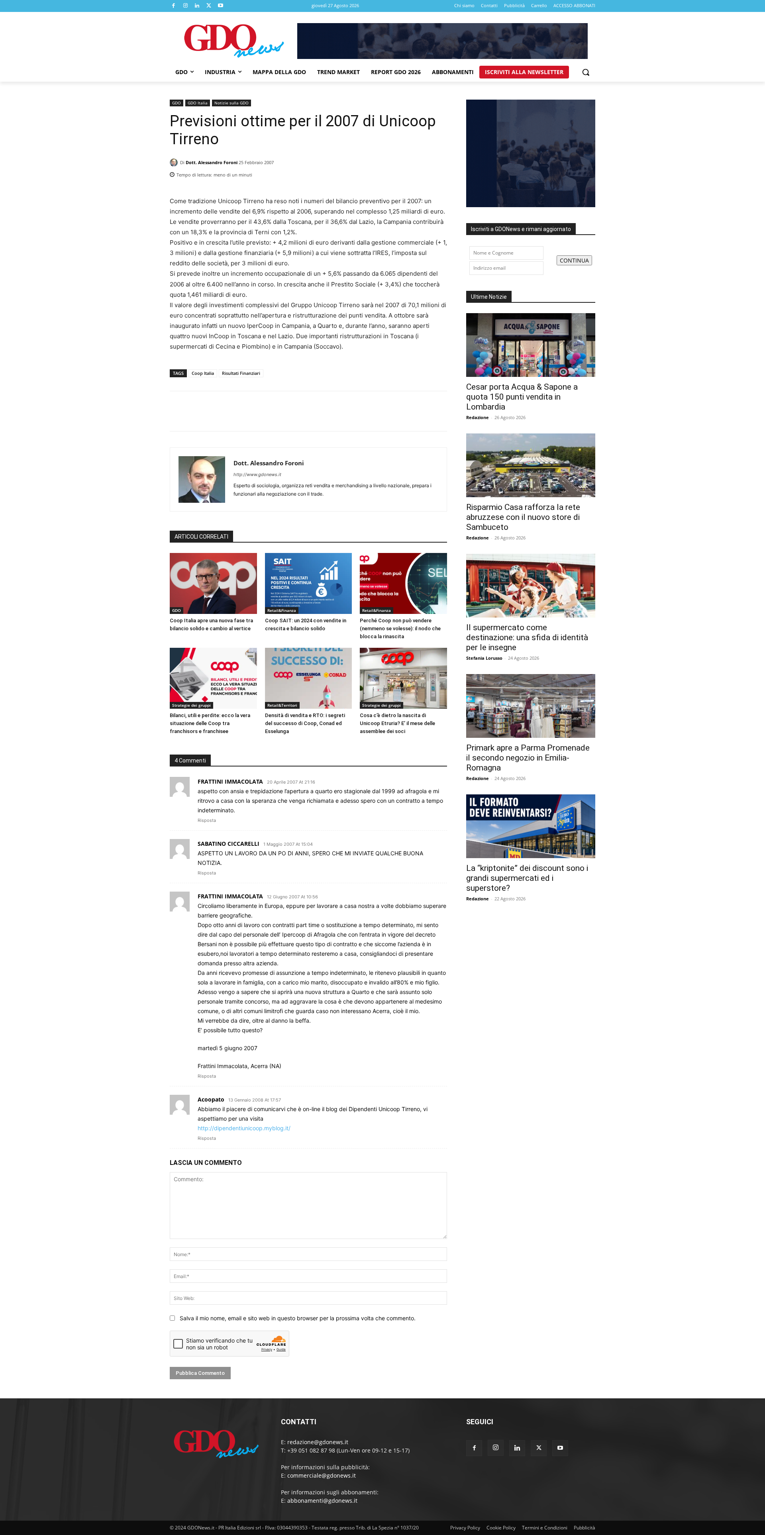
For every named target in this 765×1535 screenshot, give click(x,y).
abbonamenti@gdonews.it (322, 1500)
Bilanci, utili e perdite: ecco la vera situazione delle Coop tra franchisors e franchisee (210, 723)
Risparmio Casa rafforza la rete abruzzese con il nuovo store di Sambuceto (523, 517)
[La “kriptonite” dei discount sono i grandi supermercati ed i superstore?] (530, 826)
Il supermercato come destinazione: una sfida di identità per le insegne (527, 637)
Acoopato (211, 1099)
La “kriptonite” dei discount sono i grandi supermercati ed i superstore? (527, 878)
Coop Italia (203, 373)
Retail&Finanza (281, 610)
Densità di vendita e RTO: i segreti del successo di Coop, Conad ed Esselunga (305, 723)
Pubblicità (584, 1527)
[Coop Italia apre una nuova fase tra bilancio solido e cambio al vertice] (213, 583)
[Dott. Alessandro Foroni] (175, 163)
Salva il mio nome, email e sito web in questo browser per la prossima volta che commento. (298, 1318)
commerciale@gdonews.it (321, 1475)
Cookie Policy (501, 1527)
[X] (209, 6)
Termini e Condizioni (544, 1527)
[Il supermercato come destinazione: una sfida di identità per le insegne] (530, 586)
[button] (585, 72)
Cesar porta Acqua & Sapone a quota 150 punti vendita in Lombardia (522, 397)
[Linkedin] (197, 6)
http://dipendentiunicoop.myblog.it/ (244, 1128)
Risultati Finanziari (241, 373)
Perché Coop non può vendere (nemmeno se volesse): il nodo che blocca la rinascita (400, 628)
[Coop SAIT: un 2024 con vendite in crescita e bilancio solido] (308, 583)
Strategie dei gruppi (191, 705)
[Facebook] (174, 6)
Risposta (207, 820)
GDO (176, 103)
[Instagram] (186, 6)
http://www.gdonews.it (257, 474)
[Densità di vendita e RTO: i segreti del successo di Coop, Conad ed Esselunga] (308, 678)
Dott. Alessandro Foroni (211, 162)
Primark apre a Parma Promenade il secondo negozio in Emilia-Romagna (528, 757)
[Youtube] (221, 6)
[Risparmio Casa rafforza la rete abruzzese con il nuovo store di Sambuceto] (530, 465)
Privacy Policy (465, 1527)
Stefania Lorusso (484, 658)
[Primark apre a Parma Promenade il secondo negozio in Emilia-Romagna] (530, 706)
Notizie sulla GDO (231, 103)
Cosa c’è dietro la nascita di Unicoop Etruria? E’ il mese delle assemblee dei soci (397, 723)
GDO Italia (198, 103)
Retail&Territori (282, 705)
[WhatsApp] (439, 172)
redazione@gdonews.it (317, 1442)
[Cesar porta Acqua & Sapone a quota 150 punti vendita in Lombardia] (530, 345)
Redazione (477, 417)
